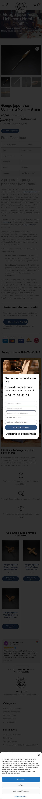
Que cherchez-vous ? (13, 417)
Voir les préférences (21, 791)
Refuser (21, 785)
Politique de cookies (20, 796)
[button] (39, 755)
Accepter (21, 779)
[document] (21, 399)
